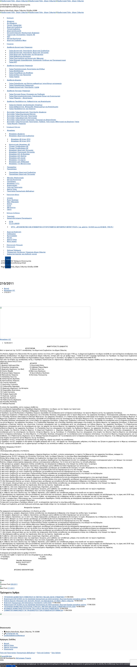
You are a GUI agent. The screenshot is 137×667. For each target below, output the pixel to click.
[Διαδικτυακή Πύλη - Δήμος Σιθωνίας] (14, 1)
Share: (2, 580)
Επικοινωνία (8, 649)
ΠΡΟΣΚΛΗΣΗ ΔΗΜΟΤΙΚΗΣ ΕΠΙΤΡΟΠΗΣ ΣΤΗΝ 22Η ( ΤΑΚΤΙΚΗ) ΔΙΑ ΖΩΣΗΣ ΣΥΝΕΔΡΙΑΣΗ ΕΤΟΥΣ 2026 (40, 606)
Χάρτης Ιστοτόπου (11, 647)
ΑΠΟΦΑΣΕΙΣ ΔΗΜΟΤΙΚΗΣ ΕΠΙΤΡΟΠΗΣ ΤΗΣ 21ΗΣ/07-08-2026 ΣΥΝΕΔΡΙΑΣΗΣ (31, 608)
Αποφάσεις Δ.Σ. (9, 290)
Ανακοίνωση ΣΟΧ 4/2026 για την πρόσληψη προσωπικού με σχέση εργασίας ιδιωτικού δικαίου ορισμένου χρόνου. (45, 605)
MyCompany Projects (23, 658)
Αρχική (6, 288)
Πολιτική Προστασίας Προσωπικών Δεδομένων (17, 653)
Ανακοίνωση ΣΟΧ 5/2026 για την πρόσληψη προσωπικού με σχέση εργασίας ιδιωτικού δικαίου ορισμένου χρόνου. (45, 599)
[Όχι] (16, 666)
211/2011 (11, 588)
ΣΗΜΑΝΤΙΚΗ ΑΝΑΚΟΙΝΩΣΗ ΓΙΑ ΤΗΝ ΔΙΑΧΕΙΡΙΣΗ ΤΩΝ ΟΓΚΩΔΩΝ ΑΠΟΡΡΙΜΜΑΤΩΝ (33, 610)
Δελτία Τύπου (9, 645)
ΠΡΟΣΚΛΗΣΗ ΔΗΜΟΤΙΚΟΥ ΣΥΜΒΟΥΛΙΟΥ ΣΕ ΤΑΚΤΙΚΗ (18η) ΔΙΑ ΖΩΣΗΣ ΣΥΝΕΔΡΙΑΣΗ (34, 597)
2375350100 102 (6, 5)
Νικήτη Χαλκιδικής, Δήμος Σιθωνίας (13, 10)
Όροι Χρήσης (56, 653)
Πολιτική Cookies (43, 653)
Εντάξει (9, 666)
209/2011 (14, 584)
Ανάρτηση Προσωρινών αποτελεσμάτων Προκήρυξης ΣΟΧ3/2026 (28, 603)
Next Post (3, 588)
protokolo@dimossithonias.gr (10, 7)
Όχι (14, 666)
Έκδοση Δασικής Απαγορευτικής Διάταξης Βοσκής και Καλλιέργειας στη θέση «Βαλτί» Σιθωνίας (39, 601)
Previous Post (5, 584)
